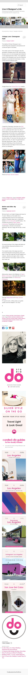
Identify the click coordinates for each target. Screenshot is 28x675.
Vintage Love (9, 197)
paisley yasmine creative (13, 319)
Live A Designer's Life (12, 9)
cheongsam (18, 197)
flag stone (8, 318)
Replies (10, 321)
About (8, 26)
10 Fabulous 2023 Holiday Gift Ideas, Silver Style (14, 651)
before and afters (12, 317)
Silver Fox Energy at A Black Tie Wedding (12, 653)
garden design (14, 318)
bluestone (18, 317)
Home (3, 26)
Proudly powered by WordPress (14, 672)
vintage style (20, 199)
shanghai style (13, 199)
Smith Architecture (10, 221)
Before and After (10, 315)
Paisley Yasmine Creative (13, 174)
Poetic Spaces (17, 315)
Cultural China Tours (16, 86)
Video (13, 26)
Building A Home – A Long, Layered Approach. (13, 654)
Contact (18, 26)
